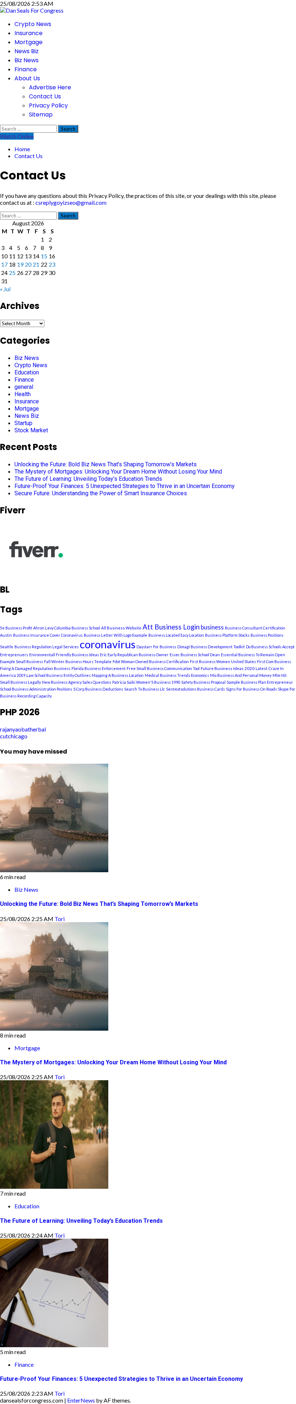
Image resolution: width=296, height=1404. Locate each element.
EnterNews (81, 1400)
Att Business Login (171, 627)
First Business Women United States (223, 661)
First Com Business (274, 661)
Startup (23, 423)
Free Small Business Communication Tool (163, 668)
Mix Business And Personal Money (240, 675)
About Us (27, 78)
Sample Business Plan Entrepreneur (260, 682)
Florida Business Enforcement (98, 668)
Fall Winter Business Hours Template (78, 661)
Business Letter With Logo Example (115, 635)
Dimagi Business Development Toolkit (211, 646)
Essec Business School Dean (195, 654)
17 (4, 264)
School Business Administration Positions (36, 689)
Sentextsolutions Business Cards (195, 689)
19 (20, 264)
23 (52, 264)
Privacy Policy (48, 105)
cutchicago (13, 736)
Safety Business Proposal (203, 682)
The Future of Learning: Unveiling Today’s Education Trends (88, 478)
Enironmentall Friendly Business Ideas (64, 654)
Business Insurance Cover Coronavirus (48, 635)
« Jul (5, 288)
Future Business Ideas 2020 (227, 668)
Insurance (28, 33)
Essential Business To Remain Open (253, 654)
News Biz (26, 51)
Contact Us (45, 96)
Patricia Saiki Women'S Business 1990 (146, 682)
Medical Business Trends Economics (177, 675)
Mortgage (28, 42)
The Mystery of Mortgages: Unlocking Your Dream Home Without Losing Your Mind (118, 471)
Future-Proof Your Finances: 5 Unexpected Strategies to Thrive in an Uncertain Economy (124, 486)
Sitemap (41, 114)
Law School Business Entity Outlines (58, 675)
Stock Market (31, 430)
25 (12, 272)
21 (36, 264)
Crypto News (32, 24)
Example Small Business (21, 661)
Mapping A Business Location (118, 675)
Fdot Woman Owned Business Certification (151, 661)
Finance (25, 69)
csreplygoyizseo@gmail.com (70, 202)
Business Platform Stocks (227, 635)
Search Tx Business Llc (144, 689)
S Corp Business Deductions (98, 689)
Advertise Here (50, 87)
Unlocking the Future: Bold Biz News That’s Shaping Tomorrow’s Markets (105, 464)
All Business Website (121, 627)
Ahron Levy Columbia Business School (66, 627)
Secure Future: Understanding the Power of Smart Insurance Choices (100, 493)
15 (44, 256)
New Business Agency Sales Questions (76, 682)
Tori (60, 918)
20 (28, 264)
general (23, 386)
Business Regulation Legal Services (46, 646)
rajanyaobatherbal (23, 729)
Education (26, 372)
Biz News (26, 60)
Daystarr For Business (156, 646)
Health (22, 394)
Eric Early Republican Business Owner (134, 654)
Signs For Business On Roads (251, 689)
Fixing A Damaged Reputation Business (35, 668)
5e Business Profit (16, 627)
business (212, 627)
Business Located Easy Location (176, 635)
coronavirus (107, 644)
